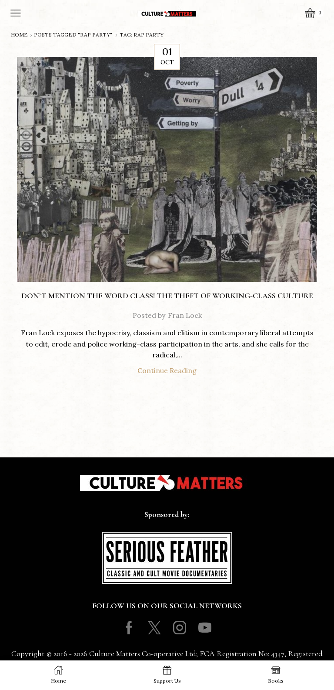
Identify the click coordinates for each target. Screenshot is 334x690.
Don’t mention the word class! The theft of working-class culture (167, 295)
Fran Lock (185, 315)
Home (19, 34)
